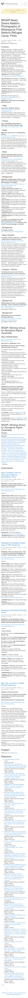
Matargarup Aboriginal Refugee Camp (14, 611)
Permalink (3, 479)
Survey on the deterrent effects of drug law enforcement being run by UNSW (14, 923)
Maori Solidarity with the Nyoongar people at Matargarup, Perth (11, 474)
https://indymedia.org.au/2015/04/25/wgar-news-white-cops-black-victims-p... (13, 558)
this (19, 10)
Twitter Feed (18, 994)
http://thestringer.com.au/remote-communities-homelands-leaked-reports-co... (12, 241)
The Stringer (8, 447)
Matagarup (17, 456)
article (9, 753)
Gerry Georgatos (8, 444)
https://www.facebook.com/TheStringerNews (12, 76)
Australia (3, 434)
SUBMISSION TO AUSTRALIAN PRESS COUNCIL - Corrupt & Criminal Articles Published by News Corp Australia (14, 786)
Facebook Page (10, 994)
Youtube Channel (21, 993)
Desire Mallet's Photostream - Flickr (13, 442)
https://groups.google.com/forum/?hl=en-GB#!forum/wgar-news (11, 98)
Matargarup (11, 456)
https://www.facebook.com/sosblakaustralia (11, 597)
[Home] (2, 3)
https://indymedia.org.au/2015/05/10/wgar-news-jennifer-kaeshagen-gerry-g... (13, 625)
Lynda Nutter (16, 439)
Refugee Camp (17, 455)
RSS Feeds (5, 993)
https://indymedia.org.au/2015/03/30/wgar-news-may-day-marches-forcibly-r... (13, 703)
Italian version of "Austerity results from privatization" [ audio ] (13, 804)
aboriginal (3, 437)
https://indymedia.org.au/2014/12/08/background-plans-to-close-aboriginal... (13, 307)
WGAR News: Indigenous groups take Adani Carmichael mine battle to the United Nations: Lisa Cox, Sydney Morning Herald (15, 833)
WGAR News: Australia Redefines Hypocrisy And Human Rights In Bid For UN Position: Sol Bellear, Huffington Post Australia (15, 866)
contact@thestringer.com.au (8, 222)
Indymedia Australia (11, 4)
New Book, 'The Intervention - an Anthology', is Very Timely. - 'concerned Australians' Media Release (15, 959)
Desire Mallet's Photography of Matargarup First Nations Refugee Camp (14, 440)
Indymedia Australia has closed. (12, 759)
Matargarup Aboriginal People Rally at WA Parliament (13, 543)
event (16, 753)
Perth (24, 434)
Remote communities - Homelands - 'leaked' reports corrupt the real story (12, 448)
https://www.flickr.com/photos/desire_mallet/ (12, 126)
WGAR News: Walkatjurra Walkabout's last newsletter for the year (14, 915)
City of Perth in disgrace (19, 453)
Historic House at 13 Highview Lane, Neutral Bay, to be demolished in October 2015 (15, 898)
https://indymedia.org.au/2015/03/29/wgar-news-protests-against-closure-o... (13, 489)
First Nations (9, 437)
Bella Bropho (10, 445)
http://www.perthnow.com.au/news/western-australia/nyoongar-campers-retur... (11, 159)
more (2, 985)
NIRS (14, 444)
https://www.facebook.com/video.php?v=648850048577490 (10, 110)
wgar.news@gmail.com (17, 412)
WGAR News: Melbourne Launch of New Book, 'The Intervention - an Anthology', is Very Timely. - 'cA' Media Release (14, 949)
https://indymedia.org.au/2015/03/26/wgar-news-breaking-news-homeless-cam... (13, 184)
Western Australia (18, 434)
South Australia (9, 434)
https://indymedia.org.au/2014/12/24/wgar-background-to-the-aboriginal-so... (11, 319)
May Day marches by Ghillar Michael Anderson (12, 684)
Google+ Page (12, 993)
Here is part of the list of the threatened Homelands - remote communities (12, 450)
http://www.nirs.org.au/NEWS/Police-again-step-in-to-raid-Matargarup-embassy (13, 136)
